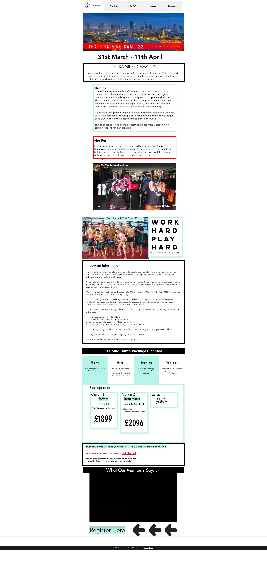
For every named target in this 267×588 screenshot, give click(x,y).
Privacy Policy (148, 548)
